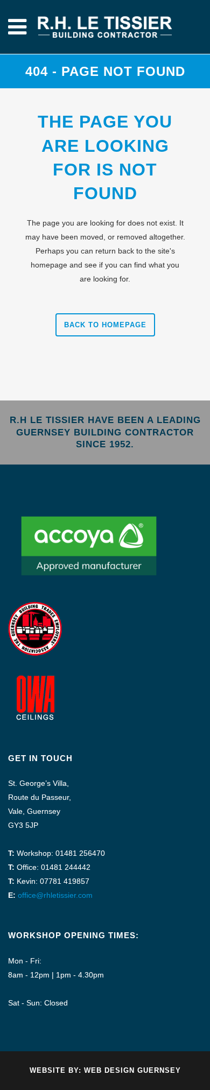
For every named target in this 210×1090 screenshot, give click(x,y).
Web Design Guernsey (132, 1070)
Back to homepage (105, 325)
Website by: (57, 1070)
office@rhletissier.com (55, 895)
